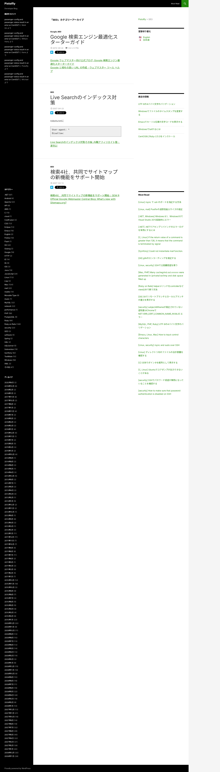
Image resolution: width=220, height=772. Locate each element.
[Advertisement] (161, 67)
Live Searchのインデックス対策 (83, 100)
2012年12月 (9, 505)
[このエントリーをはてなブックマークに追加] (51, 51)
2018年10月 (9, 386)
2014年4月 (9, 472)
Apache (7, 202)
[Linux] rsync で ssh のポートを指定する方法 (159, 202)
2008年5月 (9, 691)
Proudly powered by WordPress (17, 768)
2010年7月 (8, 598)
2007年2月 (9, 745)
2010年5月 (8, 605)
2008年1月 (8, 706)
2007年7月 (9, 727)
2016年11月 (9, 411)
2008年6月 (9, 688)
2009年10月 (9, 630)
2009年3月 (9, 655)
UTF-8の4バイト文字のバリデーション (156, 104)
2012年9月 (8, 515)
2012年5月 (8, 519)
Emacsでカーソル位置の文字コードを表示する (160, 122)
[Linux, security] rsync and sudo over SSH (158, 345)
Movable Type (10, 295)
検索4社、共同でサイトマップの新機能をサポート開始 (84, 174)
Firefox (7, 238)
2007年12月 (9, 709)
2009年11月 (9, 627)
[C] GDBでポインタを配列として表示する (158, 362)
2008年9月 (9, 677)
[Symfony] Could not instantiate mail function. (160, 251)
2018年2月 (8, 390)
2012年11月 (9, 508)
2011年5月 (8, 562)
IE (5, 259)
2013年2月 (8, 497)
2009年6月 (9, 645)
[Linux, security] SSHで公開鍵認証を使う (158, 265)
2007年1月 (8, 749)
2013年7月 (8, 483)
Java (6, 270)
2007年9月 (9, 720)
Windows (8, 360)
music (6, 299)
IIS (5, 263)
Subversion (9, 349)
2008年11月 (9, 670)
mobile (7, 292)
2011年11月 (9, 540)
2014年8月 (8, 461)
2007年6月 (9, 731)
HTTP (6, 256)
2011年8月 (8, 551)
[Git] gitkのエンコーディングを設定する (157, 258)
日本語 (146, 40)
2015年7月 (8, 440)
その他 (7, 367)
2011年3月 (8, 569)
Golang (7, 249)
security (7, 328)
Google (53, 32)
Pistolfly (9, 3)
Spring (7, 338)
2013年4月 (9, 490)
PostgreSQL (9, 317)
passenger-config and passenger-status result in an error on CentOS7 (16, 22)
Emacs (7, 231)
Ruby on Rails (10, 324)
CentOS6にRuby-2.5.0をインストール (156, 136)
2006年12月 (9, 752)
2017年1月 (8, 408)
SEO (59, 32)
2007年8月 (9, 724)
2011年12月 (9, 537)
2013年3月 (9, 494)
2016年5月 (8, 418)
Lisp (6, 281)
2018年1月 (8, 393)
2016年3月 (8, 425)
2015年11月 (9, 436)
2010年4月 (9, 609)
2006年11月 (9, 756)
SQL (6, 342)
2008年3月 (9, 699)
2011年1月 (8, 576)
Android (7, 198)
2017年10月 (9, 400)
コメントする (73, 48)
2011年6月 (8, 558)
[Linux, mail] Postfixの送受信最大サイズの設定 (160, 209)
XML (6, 363)
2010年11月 (9, 584)
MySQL (7, 302)
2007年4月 (9, 738)
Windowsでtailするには (149, 129)
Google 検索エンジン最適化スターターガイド (84, 39)
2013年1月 (8, 501)
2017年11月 (9, 397)
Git (5, 245)
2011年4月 (8, 566)
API (5, 205)
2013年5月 (8, 487)
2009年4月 (9, 652)
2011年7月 (8, 555)
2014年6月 (8, 465)
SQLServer (9, 346)
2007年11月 (9, 713)
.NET (6, 195)
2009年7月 (9, 641)
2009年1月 (8, 663)
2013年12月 (9, 476)
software (8, 335)
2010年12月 (9, 580)
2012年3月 (8, 526)
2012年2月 (8, 530)
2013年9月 (8, 479)
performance (9, 310)
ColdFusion (9, 220)
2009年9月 (9, 634)
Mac (6, 284)
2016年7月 (8, 415)
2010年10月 (9, 587)
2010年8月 (8, 594)
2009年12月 (9, 623)
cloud (6, 216)
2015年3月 (8, 447)
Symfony (8, 353)
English (146, 37)
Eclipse (7, 227)
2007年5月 (9, 735)
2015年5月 (8, 443)
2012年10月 (9, 512)
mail (6, 288)
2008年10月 (9, 673)
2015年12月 (9, 433)
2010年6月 (8, 602)
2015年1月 (8, 451)
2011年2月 (8, 573)
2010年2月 (8, 616)
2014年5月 (8, 469)
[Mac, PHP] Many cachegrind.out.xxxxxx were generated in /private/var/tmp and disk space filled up (161, 275)
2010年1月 (8, 620)
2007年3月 (9, 742)
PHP (6, 313)
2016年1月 (8, 429)
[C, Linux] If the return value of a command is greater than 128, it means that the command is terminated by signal (160, 240)
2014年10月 (9, 454)
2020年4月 (9, 382)
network (7, 306)
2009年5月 (9, 648)
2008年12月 (9, 666)
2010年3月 (9, 612)
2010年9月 (8, 591)
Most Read (175, 4)
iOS (5, 266)
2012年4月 (8, 523)
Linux (6, 277)
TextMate (8, 356)
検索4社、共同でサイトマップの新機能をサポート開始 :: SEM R (84, 195)
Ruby (6, 320)
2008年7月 (9, 684)
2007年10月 (9, 717)
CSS (6, 223)
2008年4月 (9, 695)
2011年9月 (8, 548)
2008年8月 (9, 681)
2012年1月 (8, 533)
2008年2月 (9, 702)
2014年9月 (8, 458)
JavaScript (9, 274)
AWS (6, 209)
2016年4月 (8, 422)
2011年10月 (9, 544)
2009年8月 (9, 637)
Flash (6, 241)
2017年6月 (8, 404)
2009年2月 (9, 659)
